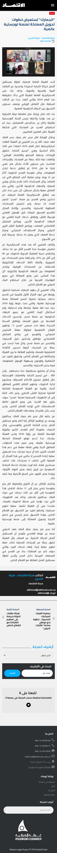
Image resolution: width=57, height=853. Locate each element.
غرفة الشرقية (49, 795)
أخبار (53, 786)
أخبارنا (52, 13)
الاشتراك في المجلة (47, 782)
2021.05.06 (45, 41)
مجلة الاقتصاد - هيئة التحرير (41, 38)
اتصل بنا (52, 790)
